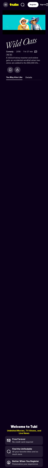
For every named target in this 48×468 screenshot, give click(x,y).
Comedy (9, 51)
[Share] (17, 70)
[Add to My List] (10, 70)
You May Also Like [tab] (14, 77)
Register (33, 5)
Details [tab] (28, 77)
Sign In (43, 5)
